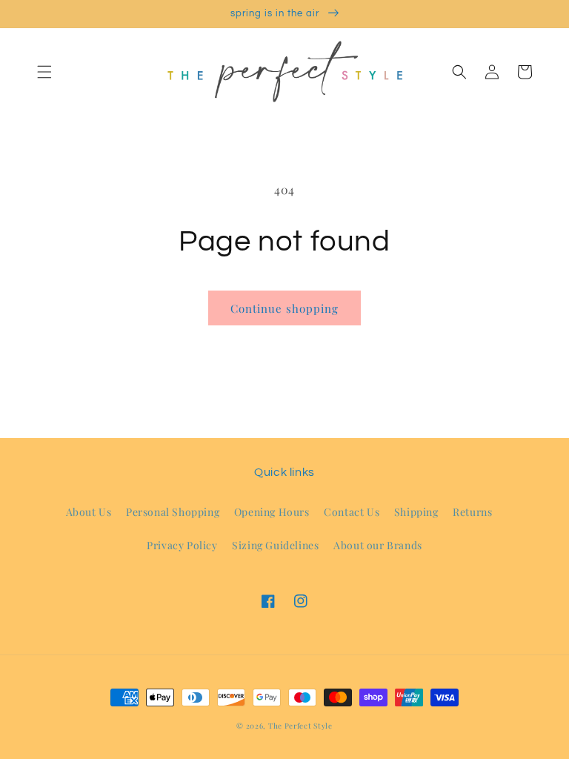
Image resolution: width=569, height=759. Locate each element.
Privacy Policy (182, 545)
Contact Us (351, 512)
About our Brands (377, 545)
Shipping (416, 512)
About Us (89, 512)
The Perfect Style (300, 725)
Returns (472, 512)
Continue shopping (284, 308)
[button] (44, 72)
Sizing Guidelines (275, 545)
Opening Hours (272, 512)
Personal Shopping (172, 512)
